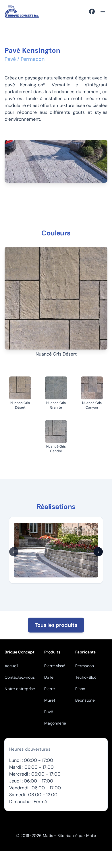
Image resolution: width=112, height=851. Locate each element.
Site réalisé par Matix (76, 835)
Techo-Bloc (85, 677)
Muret (49, 700)
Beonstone (85, 700)
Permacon (84, 665)
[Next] (98, 551)
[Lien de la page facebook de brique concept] (91, 11)
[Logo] (22, 11)
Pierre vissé (54, 665)
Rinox (80, 688)
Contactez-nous (20, 677)
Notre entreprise (20, 688)
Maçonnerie (55, 723)
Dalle (48, 677)
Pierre (49, 688)
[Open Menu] (102, 11)
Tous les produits (56, 625)
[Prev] (13, 551)
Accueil (11, 665)
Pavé (48, 711)
